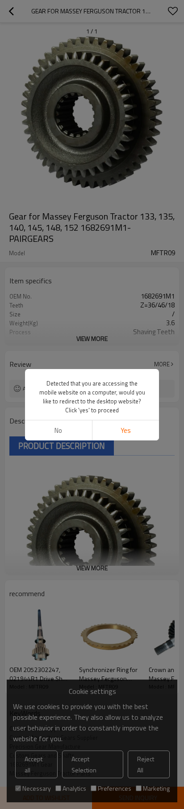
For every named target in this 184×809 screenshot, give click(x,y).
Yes (126, 430)
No (58, 430)
